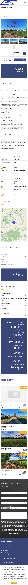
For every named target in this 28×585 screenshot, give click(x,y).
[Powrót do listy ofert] (2, 16)
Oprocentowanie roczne (7, 264)
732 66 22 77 (8, 59)
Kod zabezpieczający (6, 506)
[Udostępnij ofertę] (12, 16)
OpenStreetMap (20, 240)
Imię (2, 491)
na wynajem (9, 558)
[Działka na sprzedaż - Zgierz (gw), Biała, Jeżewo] (14, 442)
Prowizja (3, 308)
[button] (14, 222)
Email (2, 496)
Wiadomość (4, 511)
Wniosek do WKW (5, 303)
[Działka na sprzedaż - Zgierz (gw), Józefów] (14, 420)
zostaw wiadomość (20, 59)
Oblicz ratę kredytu (19, 74)
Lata (2, 259)
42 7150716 (8, 60)
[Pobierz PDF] (7, 16)
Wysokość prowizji (6, 313)
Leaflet (14, 240)
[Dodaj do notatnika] (9, 16)
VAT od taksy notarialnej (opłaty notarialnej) (14, 298)
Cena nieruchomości (6, 293)
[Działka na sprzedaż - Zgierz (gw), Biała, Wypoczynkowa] (14, 397)
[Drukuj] (4, 16)
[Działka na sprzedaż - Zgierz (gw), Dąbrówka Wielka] (14, 464)
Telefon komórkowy (6, 501)
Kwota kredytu (5, 254)
